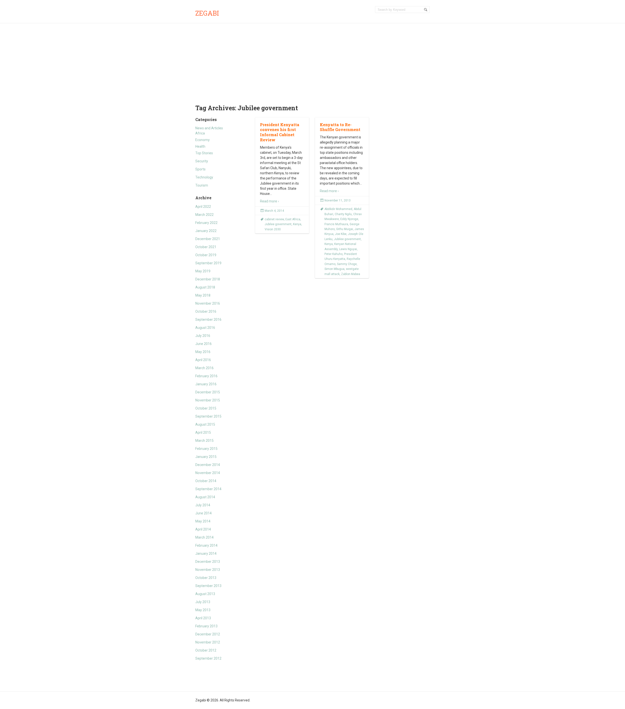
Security (201, 161)
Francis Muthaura (336, 224)
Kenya (297, 224)
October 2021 (205, 247)
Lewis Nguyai (348, 249)
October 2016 (205, 311)
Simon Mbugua (334, 269)
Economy (202, 140)
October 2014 (205, 481)
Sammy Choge (347, 264)
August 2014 (205, 497)
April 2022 (203, 207)
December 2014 (207, 465)
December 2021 (207, 239)
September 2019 (208, 263)
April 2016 (203, 360)
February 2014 (206, 545)
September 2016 (208, 319)
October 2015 (205, 408)
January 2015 (206, 457)
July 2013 (202, 602)
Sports (200, 169)
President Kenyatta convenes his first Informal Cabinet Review (279, 132)
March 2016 (204, 368)
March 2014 (204, 537)
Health (200, 146)
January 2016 (206, 384)
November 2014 (207, 473)
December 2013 (207, 562)
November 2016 (207, 303)
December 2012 (207, 634)
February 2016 (206, 376)
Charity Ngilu (343, 214)
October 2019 (205, 255)
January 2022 (206, 231)
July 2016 (202, 336)
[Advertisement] (312, 60)
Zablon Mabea (350, 274)
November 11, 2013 (337, 200)
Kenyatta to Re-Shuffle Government (340, 127)
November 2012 (207, 642)
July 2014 (202, 505)
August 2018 (205, 287)
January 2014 (206, 553)
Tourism (201, 185)
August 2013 (205, 594)
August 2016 (205, 328)
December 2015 (207, 392)
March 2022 (204, 215)
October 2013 (205, 578)
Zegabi (207, 13)
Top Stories (204, 153)
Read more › (269, 201)
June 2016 (203, 344)
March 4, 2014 (274, 210)
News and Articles (209, 128)
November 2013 (207, 570)
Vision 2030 (273, 229)
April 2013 (203, 618)
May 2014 (202, 521)
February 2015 (206, 449)
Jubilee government (278, 224)
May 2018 (202, 295)
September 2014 (208, 489)
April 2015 (203, 432)
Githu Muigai (344, 229)
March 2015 (204, 441)
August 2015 (205, 424)
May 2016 (202, 352)
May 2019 (202, 271)
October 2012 (205, 650)
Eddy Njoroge (349, 219)
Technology (204, 177)
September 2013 (208, 586)
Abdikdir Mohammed (338, 209)
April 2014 (203, 529)
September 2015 (208, 416)
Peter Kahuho (333, 254)
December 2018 (207, 279)
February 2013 (206, 626)
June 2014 (203, 513)
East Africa (292, 219)
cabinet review (274, 219)
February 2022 (206, 223)
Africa (200, 133)
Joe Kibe (340, 234)
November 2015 (207, 400)
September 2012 (208, 658)
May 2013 (202, 610)
